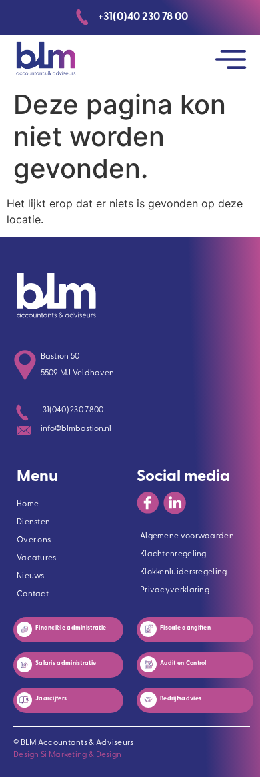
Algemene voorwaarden (187, 536)
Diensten (33, 522)
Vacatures (37, 558)
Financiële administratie (71, 628)
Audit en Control (184, 663)
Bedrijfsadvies (180, 699)
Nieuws (31, 576)
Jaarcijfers (51, 699)
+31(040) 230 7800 (71, 410)
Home (28, 504)
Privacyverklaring (174, 590)
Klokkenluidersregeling (183, 572)
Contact (33, 594)
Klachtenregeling (173, 554)
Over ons (34, 540)
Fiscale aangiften (185, 628)
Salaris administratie (66, 663)
